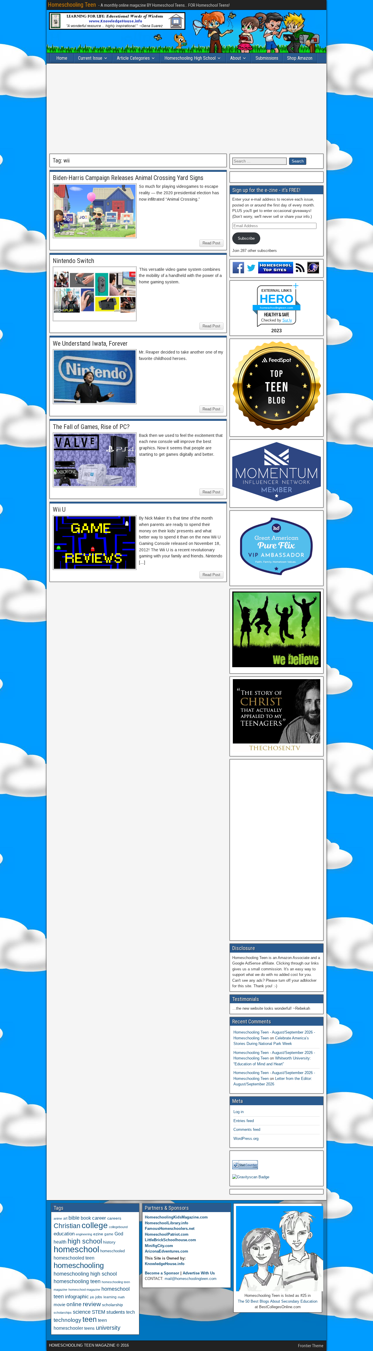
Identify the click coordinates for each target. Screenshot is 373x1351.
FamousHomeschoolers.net (169, 1228)
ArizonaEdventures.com (166, 1251)
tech (130, 1312)
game (108, 1234)
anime (58, 1218)
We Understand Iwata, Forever (90, 343)
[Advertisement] (186, 108)
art (65, 1218)
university (108, 1327)
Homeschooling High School (190, 58)
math (121, 1297)
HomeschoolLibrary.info (166, 1223)
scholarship (112, 1305)
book (86, 1218)
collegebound (118, 1227)
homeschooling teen (77, 1281)
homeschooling (79, 1265)
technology (67, 1320)
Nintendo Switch (73, 260)
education (64, 1234)
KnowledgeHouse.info (164, 1264)
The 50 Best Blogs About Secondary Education (277, 1301)
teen (89, 1319)
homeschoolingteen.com (276, 307)
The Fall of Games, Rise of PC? (91, 426)
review (92, 1304)
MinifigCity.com (159, 1246)
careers (114, 1218)
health (60, 1241)
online (74, 1304)
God (119, 1233)
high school (85, 1241)
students (115, 1312)
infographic (77, 1296)
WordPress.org (245, 1138)
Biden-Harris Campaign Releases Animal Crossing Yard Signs (128, 177)
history (109, 1242)
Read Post (211, 243)
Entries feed (243, 1121)
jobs (98, 1297)
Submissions (267, 58)
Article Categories (133, 58)
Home (61, 58)
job (92, 1297)
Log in (238, 1112)
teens (89, 1328)
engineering (84, 1234)
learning (110, 1297)
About (235, 58)
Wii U (59, 509)
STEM (98, 1312)
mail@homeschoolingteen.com (191, 1278)
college (95, 1225)
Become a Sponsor (162, 1273)
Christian (67, 1226)
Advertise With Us (199, 1273)
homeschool (76, 1249)
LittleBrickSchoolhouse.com (170, 1240)
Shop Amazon (299, 58)
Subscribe (246, 238)
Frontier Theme (310, 1345)
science (82, 1312)
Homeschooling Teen (72, 4)
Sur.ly (287, 320)
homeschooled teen (74, 1257)
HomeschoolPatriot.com (167, 1234)
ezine (98, 1234)
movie (59, 1304)
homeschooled (112, 1251)
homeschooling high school (85, 1274)
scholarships (63, 1312)
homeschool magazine (84, 1289)
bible (74, 1218)
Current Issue (90, 58)
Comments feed (246, 1129)
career (99, 1218)
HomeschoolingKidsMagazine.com (176, 1217)
